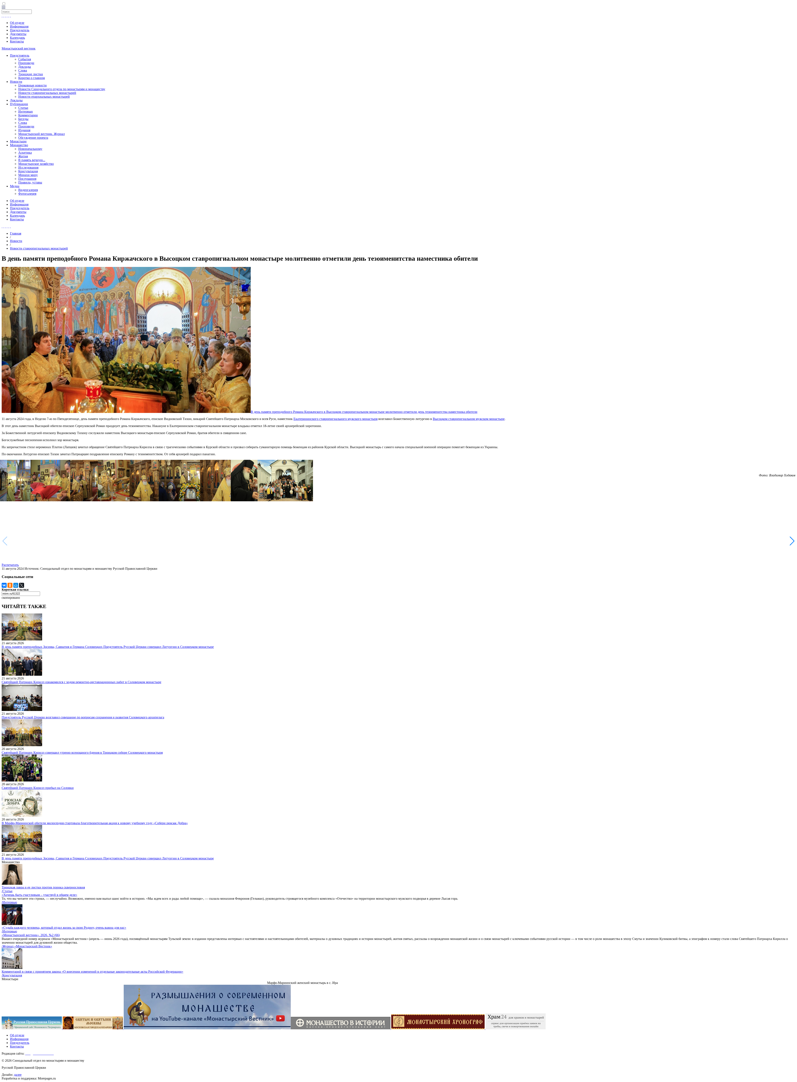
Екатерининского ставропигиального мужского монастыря (335, 419)
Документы (18, 34)
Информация (19, 26)
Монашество (19, 145)
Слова (22, 70)
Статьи (23, 108)
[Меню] (3, 7)
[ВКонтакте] (4, 585)
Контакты (17, 41)
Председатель (19, 30)
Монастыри (18, 141)
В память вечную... (31, 160)
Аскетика (25, 152)
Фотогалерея (27, 193)
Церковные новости (32, 85)
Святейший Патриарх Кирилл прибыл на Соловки (38, 788)
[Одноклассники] (9, 585)
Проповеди (26, 63)
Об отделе (17, 22)
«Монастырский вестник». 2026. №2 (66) (31, 935)
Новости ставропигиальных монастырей (47, 93)
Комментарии (28, 115)
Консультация (28, 171)
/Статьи (7, 891)
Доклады (24, 66)
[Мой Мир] (15, 585)
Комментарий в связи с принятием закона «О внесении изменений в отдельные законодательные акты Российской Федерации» (92, 971)
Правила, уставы (30, 182)
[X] (21, 585)
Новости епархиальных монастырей (44, 96)
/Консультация (12, 975)
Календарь (17, 37)
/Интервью (9, 902)
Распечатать (10, 565)
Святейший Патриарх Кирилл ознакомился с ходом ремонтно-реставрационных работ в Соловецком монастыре (81, 682)
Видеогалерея (28, 190)
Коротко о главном (31, 78)
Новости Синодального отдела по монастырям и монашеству (61, 89)
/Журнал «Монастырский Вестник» (27, 946)
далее (18, 1074)
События (24, 59)
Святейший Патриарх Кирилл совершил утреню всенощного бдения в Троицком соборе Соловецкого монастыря (82, 752)
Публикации (19, 104)
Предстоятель (19, 55)
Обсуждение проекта (33, 137)
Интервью (25, 111)
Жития (23, 156)
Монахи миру (28, 175)
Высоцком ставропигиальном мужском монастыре (469, 419)
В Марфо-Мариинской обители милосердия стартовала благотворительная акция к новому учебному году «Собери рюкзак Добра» (95, 823)
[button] (792, 541)
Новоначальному (30, 149)
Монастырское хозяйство (36, 164)
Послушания (27, 178)
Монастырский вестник (18, 48)
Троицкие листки (30, 74)
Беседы (23, 119)
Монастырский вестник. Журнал (41, 134)
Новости (16, 81)
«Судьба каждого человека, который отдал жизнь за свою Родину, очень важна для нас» (64, 927)
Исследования (28, 167)
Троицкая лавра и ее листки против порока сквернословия (43, 887)
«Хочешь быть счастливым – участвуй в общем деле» (39, 895)
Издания (24, 130)
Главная (15, 233)
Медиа (14, 186)
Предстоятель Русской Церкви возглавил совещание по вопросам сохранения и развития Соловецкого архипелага (83, 717)
